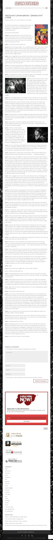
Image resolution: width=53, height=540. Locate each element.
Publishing (7, 500)
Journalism (7, 492)
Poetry (6, 498)
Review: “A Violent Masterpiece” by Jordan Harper (16, 516)
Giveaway (7, 481)
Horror (6, 485)
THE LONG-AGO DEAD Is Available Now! (14, 519)
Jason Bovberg (9, 20)
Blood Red (7, 473)
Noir (6, 496)
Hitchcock (22, 20)
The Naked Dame (9, 511)
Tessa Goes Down (9, 507)
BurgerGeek (7, 477)
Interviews (7, 490)
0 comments (28, 20)
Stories (6, 505)
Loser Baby (7, 494)
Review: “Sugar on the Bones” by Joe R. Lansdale (16, 521)
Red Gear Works (42, 538)
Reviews (7, 502)
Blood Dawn (8, 471)
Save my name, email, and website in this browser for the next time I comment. (24, 377)
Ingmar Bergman (9, 488)
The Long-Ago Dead (9, 509)
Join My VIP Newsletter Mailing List (26, 532)
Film (6, 479)
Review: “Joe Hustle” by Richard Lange (13, 523)
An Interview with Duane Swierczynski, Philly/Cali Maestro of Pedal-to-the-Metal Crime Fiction (26, 525)
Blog (6, 468)
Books (6, 475)
